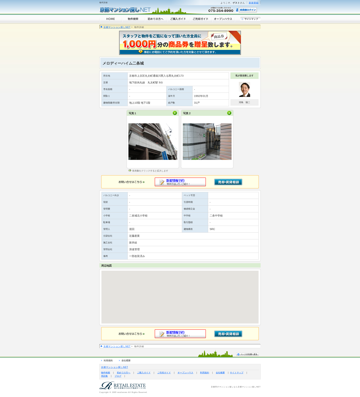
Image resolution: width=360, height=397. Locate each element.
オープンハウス (185, 372)
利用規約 (204, 372)
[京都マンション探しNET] (125, 11)
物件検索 (105, 372)
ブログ (118, 376)
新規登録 (254, 2)
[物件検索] (133, 21)
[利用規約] (107, 361)
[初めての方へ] (155, 21)
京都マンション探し (247, 387)
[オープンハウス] (223, 21)
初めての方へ (123, 372)
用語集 (104, 376)
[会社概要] (124, 361)
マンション (224, 387)
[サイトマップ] (250, 20)
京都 (213, 387)
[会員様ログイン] (246, 11)
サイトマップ (236, 372)
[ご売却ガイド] (200, 21)
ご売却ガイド (164, 372)
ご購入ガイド (144, 372)
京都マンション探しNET (117, 27)
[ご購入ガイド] (178, 21)
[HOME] (110, 21)
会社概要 (220, 372)
